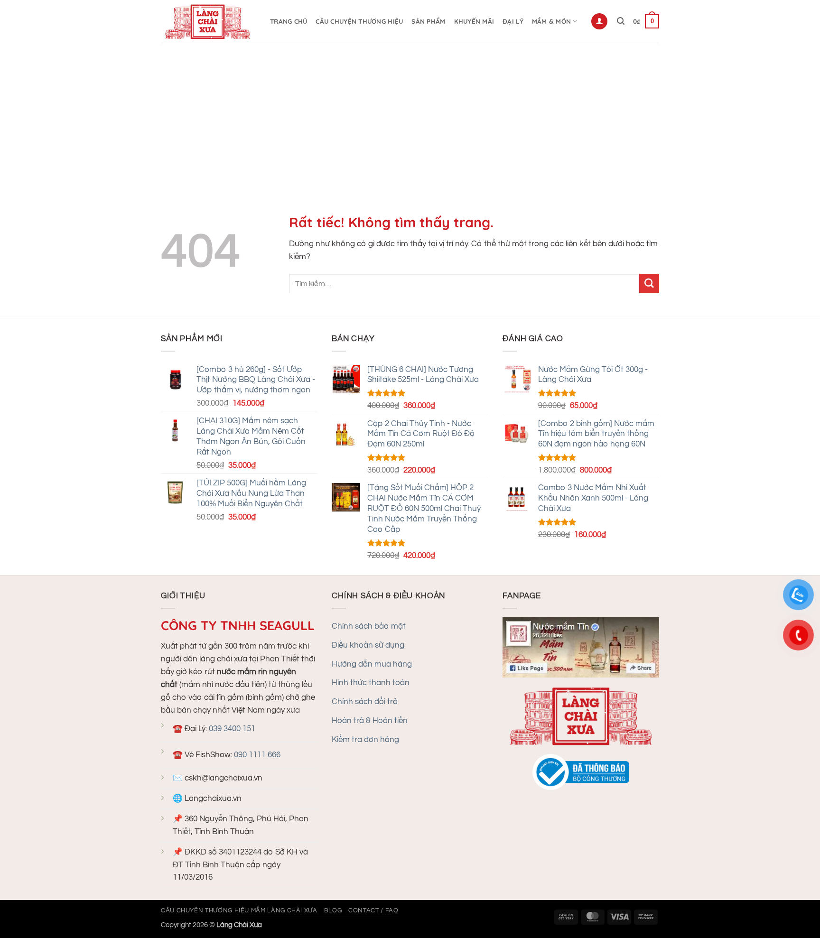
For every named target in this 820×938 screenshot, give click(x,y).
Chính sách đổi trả (365, 701)
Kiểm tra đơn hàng (365, 739)
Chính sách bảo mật (369, 626)
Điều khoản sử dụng (368, 645)
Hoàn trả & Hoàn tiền (370, 720)
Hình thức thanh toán (371, 682)
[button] (599, 21)
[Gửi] (649, 283)
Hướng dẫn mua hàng (372, 664)
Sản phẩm (428, 21)
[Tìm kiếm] (620, 21)
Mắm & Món (551, 21)
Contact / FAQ (373, 910)
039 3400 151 (232, 728)
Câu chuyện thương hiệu (359, 21)
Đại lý (513, 21)
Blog (333, 910)
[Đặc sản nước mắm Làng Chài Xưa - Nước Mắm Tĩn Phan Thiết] (208, 21)
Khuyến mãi (474, 21)
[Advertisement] (410, 113)
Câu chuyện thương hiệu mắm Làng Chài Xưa (239, 910)
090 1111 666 (257, 755)
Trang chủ (288, 21)
